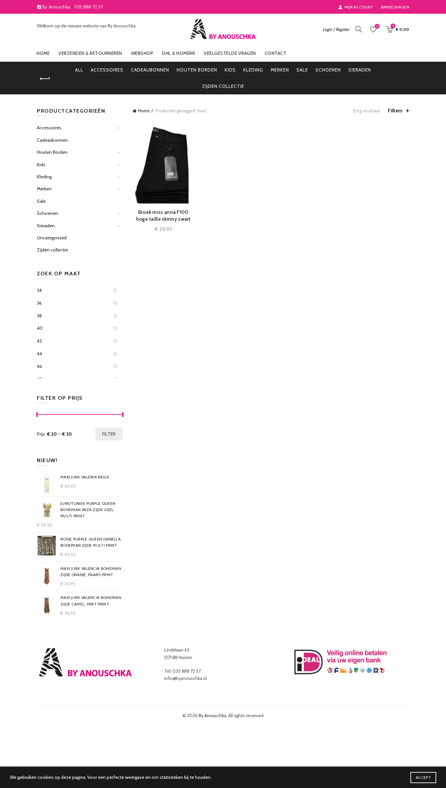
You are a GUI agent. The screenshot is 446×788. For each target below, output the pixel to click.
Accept (423, 777)
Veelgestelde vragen (230, 53)
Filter (109, 434)
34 (39, 290)
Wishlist (377, 26)
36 (39, 303)
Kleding (253, 70)
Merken (280, 70)
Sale (302, 70)
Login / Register (336, 29)
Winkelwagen (395, 7)
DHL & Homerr (178, 53)
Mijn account (358, 7)
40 (40, 328)
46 (39, 366)
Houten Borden (197, 70)
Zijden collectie (223, 86)
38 (39, 316)
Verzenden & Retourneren (90, 53)
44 (39, 354)
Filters (395, 110)
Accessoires (107, 70)
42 (39, 341)
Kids (230, 70)
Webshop (142, 53)
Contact (276, 53)
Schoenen (328, 70)
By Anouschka (212, 715)
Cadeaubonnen (150, 70)
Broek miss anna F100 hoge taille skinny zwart (163, 215)
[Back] (45, 78)
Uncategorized (52, 238)
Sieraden (359, 70)
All (79, 70)
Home (43, 53)
